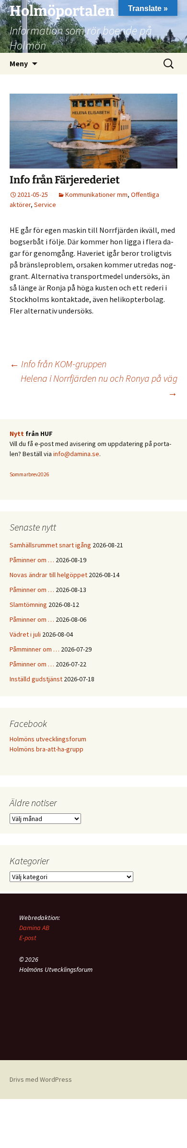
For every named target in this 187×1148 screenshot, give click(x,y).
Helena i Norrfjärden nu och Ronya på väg (99, 385)
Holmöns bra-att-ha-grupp (46, 749)
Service (45, 204)
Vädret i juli (25, 634)
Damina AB (34, 927)
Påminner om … (32, 560)
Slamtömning (28, 604)
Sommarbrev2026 (29, 474)
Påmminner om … (34, 649)
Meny (19, 63)
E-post (27, 937)
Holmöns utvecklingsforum (48, 739)
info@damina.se (76, 453)
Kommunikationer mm (96, 194)
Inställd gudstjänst (36, 679)
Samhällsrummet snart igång (50, 545)
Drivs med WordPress (41, 1079)
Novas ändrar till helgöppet (48, 574)
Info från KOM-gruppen (58, 364)
